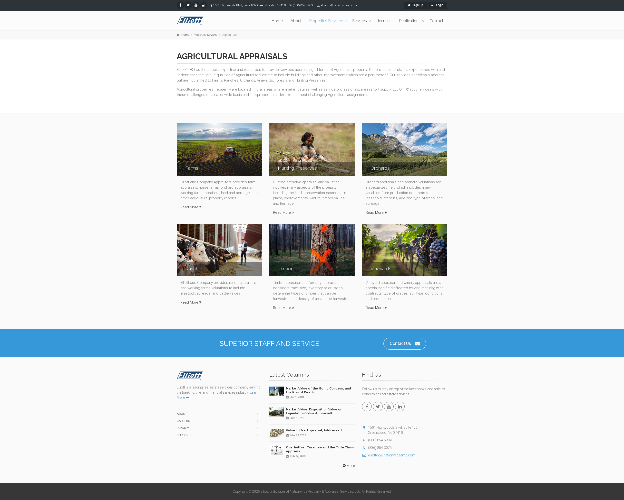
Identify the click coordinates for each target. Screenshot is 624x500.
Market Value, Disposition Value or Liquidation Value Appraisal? (314, 411)
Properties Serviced (326, 21)
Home (277, 21)
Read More (189, 207)
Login (439, 5)
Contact (436, 21)
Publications (409, 21)
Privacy (183, 428)
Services (359, 21)
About (296, 21)
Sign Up (417, 5)
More (351, 466)
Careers (183, 421)
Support (183, 435)
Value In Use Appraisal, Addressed (314, 430)
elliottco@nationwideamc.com (391, 455)
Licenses (383, 21)
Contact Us (400, 343)
